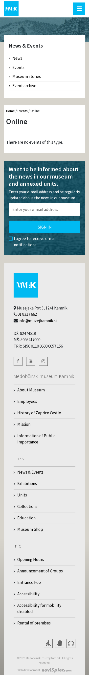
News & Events (30, 472)
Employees (27, 401)
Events (18, 67)
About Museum (31, 390)
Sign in (45, 227)
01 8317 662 (27, 314)
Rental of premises (34, 623)
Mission (23, 424)
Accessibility (28, 594)
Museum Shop (30, 529)
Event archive (24, 85)
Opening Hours (30, 559)
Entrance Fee (29, 582)
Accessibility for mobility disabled (39, 608)
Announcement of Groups (40, 571)
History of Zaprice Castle (39, 413)
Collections (27, 506)
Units (22, 495)
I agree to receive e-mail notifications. (35, 242)
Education (26, 518)
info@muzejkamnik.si (38, 320)
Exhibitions (27, 483)
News (17, 58)
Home (10, 111)
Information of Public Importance (36, 439)
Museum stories (26, 76)
